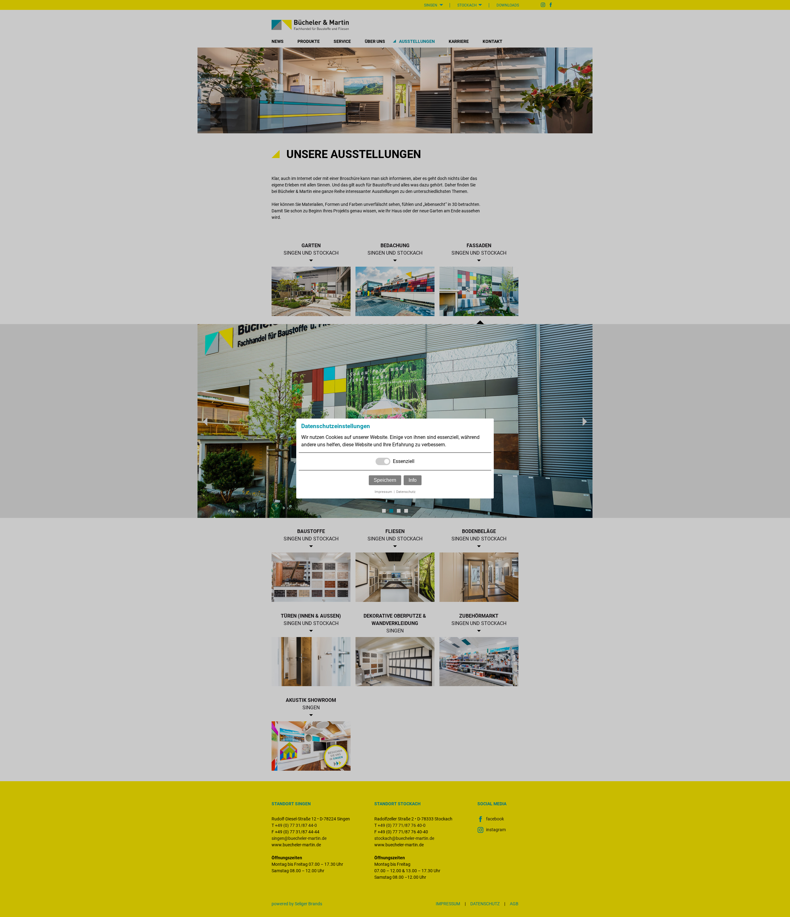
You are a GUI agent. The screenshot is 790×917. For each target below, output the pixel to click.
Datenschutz (405, 492)
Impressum (383, 492)
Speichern (385, 480)
